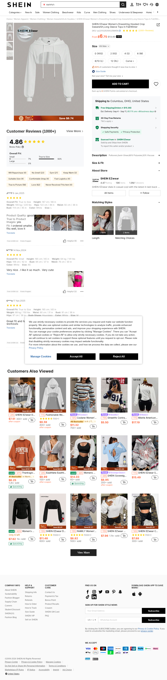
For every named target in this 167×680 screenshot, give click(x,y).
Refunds (28, 600)
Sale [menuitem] (37, 12)
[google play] (140, 595)
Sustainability (11, 594)
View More (83, 552)
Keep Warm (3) (70, 172)
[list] (106, 594)
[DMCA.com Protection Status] (95, 659)
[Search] (123, 4)
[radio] (99, 53)
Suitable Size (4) (16, 178)
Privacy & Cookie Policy (148, 629)
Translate (11, 233)
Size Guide (30, 612)
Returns (28, 596)
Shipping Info (31, 592)
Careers (8, 606)
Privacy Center (11, 662)
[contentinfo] (125, 650)
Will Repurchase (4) (17, 172)
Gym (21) (54, 172)
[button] (151, 5)
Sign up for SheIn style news (101, 605)
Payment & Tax (51, 596)
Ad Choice (67, 670)
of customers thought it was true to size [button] (115, 67)
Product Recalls (52, 604)
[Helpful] (65, 241)
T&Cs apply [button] (106, 121)
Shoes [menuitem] (112, 12)
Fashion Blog (11, 617)
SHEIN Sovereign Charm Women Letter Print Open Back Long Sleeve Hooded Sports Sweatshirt (115, 475)
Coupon (48, 608)
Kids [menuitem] (79, 12)
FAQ (47, 616)
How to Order (31, 604)
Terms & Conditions (57, 666)
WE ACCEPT (91, 643)
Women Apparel (21, 19)
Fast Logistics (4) (62, 178)
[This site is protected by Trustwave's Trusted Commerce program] (87, 659)
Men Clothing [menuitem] (99, 12)
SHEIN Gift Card (52, 612)
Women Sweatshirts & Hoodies (61, 19)
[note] (22, 411)
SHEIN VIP (30, 616)
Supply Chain (11, 602)
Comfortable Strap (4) (39, 178)
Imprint (56, 670)
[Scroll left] (153, 12)
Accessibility (44, 670)
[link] (138, 4)
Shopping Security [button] (109, 127)
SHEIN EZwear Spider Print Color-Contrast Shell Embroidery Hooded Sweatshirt (145, 472)
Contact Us (50, 592)
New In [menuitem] (28, 12)
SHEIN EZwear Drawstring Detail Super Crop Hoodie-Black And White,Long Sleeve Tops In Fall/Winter (22, 415)
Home (9, 19)
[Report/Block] (82, 241)
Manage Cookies (53, 662)
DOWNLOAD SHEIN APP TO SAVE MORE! (147, 587)
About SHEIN (11, 590)
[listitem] (103, 220)
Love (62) (35, 185)
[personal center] (132, 5)
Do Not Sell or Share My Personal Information (25, 666)
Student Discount (12, 609)
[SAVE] (156, 84)
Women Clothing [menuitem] (51, 12)
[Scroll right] (157, 12)
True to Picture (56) (17, 185)
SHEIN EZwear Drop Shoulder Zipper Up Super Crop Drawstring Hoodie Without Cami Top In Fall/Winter (53, 531)
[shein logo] (19, 4)
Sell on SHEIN (31, 620)
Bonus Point (50, 600)
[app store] (134, 595)
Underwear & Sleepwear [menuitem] (131, 12)
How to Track (31, 608)
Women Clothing (37, 19)
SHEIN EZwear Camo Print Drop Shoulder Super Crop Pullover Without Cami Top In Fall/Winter (145, 531)
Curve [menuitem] (87, 12)
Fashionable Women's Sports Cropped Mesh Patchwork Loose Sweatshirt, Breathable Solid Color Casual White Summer (53, 415)
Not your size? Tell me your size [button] (106, 76)
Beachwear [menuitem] (68, 12)
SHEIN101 (9, 613)
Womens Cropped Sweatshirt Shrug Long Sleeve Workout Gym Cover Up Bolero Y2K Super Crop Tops (84, 472)
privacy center (147, 631)
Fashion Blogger (12, 598)
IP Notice (31, 670)
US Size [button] (102, 46)
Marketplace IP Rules (14, 670)
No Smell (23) (38, 172)
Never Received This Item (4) (59, 185)
